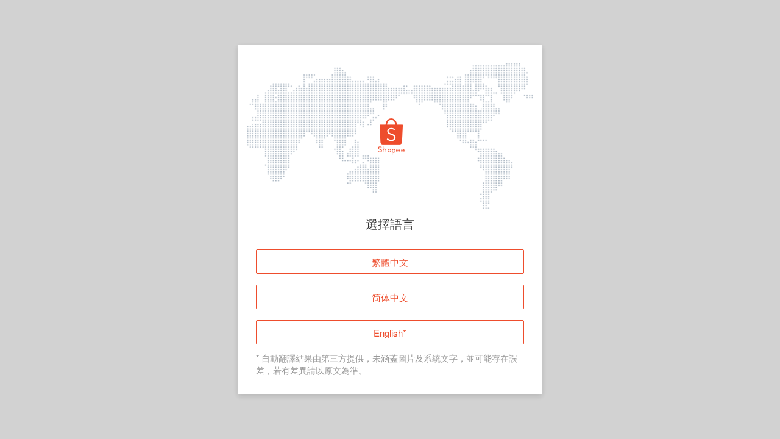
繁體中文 (390, 261)
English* (390, 332)
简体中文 (390, 297)
